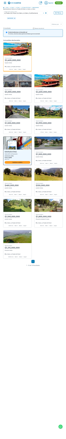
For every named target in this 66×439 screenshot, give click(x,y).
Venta (7, 7)
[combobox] (57, 24)
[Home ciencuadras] (15, 3)
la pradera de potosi (26, 7)
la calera (12, 7)
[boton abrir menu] (5, 3)
